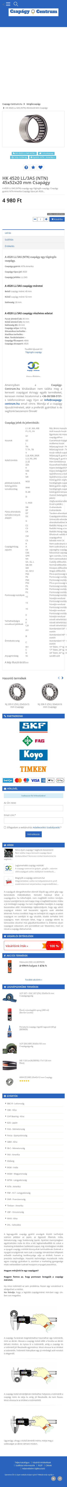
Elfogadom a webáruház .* (34, 827)
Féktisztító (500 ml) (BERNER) (32, 962)
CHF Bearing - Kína (15, 1116)
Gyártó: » (44, 157)
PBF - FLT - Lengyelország (18, 1192)
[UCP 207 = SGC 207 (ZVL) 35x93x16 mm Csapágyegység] (10, 998)
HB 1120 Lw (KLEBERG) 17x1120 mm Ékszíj (35, 1061)
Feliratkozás (33, 834)
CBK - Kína (12, 1110)
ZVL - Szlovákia (14, 1224)
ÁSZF (40, 1465)
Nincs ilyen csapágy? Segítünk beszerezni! (34, 849)
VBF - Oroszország (15, 1212)
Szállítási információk (25, 1465)
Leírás (8, 232)
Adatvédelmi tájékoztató (33, 1468)
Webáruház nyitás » (46, 1474)
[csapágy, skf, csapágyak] (33, 727)
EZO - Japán (12, 1122)
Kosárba (58, 219)
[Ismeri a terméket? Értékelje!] (33, 167)
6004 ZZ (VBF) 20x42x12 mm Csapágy (35, 1077)
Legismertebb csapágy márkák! (29, 865)
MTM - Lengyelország (17, 1180)
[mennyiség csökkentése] (35, 219)
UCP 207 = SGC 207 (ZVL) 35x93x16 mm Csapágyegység (36, 994)
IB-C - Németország (16, 1148)
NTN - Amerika (14, 1186)
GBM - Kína (12, 1141)
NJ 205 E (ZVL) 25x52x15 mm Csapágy (17, 706)
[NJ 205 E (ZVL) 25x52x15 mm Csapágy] (17, 692)
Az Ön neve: (10, 802)
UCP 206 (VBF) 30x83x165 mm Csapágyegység (32, 1045)
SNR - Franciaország (16, 1199)
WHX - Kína (12, 1218)
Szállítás (9, 239)
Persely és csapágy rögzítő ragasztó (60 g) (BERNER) (37, 1028)
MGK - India (12, 1167)
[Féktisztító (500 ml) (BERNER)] (10, 967)
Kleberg (10, 1161)
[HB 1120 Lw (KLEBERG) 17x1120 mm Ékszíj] (10, 1065)
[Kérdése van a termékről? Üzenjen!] (26, 167)
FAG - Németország (16, 1129)
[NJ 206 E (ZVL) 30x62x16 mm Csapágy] (50, 692)
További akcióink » (33, 979)
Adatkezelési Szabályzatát (46, 827)
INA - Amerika (13, 1154)
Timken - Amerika (15, 1205)
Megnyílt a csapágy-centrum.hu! (30, 877)
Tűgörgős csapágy (33, 352)
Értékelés (9, 246)
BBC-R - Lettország (15, 1103)
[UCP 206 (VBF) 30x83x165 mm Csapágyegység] (10, 1048)
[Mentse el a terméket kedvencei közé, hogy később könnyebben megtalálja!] (40, 167)
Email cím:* (10, 815)
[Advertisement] (33, 62)
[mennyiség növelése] (46, 219)
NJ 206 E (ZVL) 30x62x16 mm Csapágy (50, 706)
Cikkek (49, 1465)
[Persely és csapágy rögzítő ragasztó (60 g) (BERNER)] (10, 1031)
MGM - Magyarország (17, 1173)
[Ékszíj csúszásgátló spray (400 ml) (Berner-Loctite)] (10, 1015)
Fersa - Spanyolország (17, 1135)
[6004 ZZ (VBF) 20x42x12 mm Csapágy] (10, 1082)
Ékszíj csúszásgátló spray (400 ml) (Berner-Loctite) (34, 1011)
